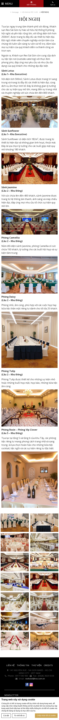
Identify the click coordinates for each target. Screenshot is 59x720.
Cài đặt (6, 716)
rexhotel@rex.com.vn (35, 678)
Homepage (15, 12)
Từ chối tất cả (19, 716)
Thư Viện (36, 665)
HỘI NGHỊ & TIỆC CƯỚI (30, 12)
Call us (52, 5)
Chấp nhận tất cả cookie (46, 716)
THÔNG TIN (23, 665)
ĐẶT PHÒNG (31, 5)
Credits (48, 665)
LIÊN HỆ (10, 665)
